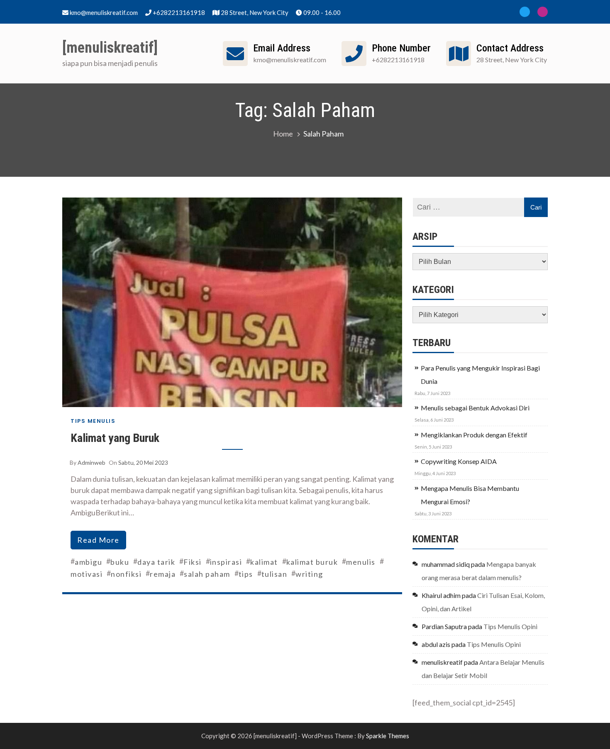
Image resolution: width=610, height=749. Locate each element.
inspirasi (226, 561)
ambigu (88, 561)
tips (246, 573)
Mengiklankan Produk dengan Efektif (474, 435)
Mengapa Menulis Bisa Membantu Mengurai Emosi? (470, 494)
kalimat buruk (312, 561)
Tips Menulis (93, 421)
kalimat (264, 561)
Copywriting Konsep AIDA (459, 461)
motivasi (86, 573)
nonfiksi (126, 573)
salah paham (207, 573)
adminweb (91, 462)
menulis (361, 561)
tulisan (274, 573)
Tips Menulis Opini (510, 626)
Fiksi (192, 561)
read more (98, 539)
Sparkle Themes (387, 735)
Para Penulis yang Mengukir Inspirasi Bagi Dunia (480, 374)
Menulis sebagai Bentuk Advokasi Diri (475, 408)
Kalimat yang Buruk (115, 438)
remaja (163, 573)
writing (309, 573)
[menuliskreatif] (110, 47)
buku (119, 561)
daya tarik (156, 561)
